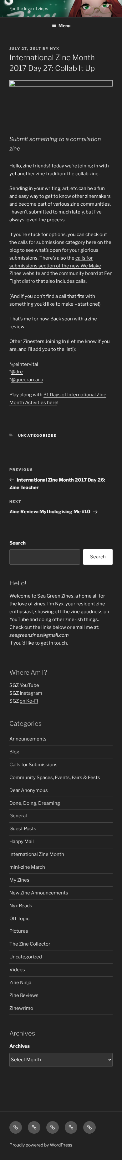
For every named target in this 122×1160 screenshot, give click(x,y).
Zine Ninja (20, 982)
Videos (17, 970)
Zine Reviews (23, 995)
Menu (64, 25)
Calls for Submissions (33, 764)
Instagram (31, 693)
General (18, 816)
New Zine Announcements (38, 893)
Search (17, 543)
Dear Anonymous (28, 790)
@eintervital (24, 364)
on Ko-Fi (29, 701)
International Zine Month (36, 854)
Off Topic (19, 918)
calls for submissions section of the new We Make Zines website (55, 266)
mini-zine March (27, 867)
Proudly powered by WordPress (40, 1144)
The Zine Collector (29, 944)
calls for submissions (41, 242)
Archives (19, 1046)
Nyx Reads (20, 906)
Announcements (28, 739)
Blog (14, 752)
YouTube (29, 685)
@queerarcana (27, 379)
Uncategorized (37, 435)
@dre (17, 372)
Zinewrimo (21, 1008)
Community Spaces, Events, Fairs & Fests (54, 777)
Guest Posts (22, 828)
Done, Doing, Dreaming (34, 803)
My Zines (19, 880)
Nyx (54, 48)
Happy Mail (21, 841)
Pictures (18, 931)
